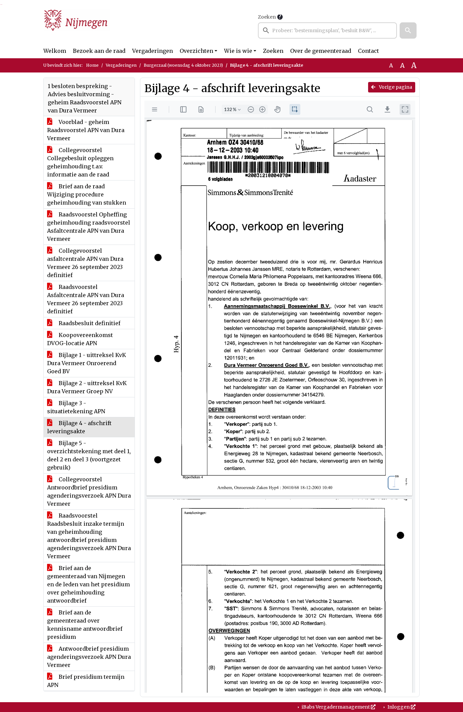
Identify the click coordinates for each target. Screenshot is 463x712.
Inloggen (398, 707)
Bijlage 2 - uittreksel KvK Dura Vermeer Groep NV (87, 387)
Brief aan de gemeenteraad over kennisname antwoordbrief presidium (84, 624)
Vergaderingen (152, 50)
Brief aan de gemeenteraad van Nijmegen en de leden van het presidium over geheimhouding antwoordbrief (88, 584)
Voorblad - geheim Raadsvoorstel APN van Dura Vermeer (85, 130)
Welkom (54, 50)
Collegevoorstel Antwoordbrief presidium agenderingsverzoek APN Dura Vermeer (89, 491)
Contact (368, 50)
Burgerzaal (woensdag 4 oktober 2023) (183, 65)
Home (92, 65)
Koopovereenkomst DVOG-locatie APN (80, 339)
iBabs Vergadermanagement (336, 707)
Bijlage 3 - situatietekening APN (76, 407)
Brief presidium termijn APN (85, 680)
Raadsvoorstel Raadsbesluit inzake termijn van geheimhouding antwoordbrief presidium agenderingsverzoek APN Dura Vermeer (89, 536)
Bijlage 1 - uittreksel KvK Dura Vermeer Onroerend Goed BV (86, 363)
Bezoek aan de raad (99, 50)
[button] (408, 30)
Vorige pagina (395, 87)
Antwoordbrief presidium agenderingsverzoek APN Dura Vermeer (89, 656)
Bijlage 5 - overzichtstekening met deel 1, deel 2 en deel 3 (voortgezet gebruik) (89, 455)
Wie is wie (238, 50)
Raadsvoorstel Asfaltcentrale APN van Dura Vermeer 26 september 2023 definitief (85, 299)
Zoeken (267, 17)
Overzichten (196, 50)
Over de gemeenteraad (320, 50)
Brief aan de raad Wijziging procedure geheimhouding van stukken (86, 194)
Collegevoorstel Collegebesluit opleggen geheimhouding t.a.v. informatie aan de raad (80, 162)
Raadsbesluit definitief (88, 323)
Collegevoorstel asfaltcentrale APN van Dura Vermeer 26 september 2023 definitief (85, 262)
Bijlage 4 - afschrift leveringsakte (79, 427)
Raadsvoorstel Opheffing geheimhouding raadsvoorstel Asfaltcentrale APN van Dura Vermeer (88, 226)
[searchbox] (327, 30)
